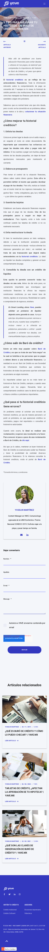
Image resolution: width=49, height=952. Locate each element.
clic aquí (25, 440)
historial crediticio (14, 80)
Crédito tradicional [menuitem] (10, 910)
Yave (32, 307)
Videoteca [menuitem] (28, 913)
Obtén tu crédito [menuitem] (11, 905)
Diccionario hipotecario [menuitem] (32, 910)
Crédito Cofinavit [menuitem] (9, 913)
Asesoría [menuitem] (28, 905)
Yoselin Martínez (10, 18)
